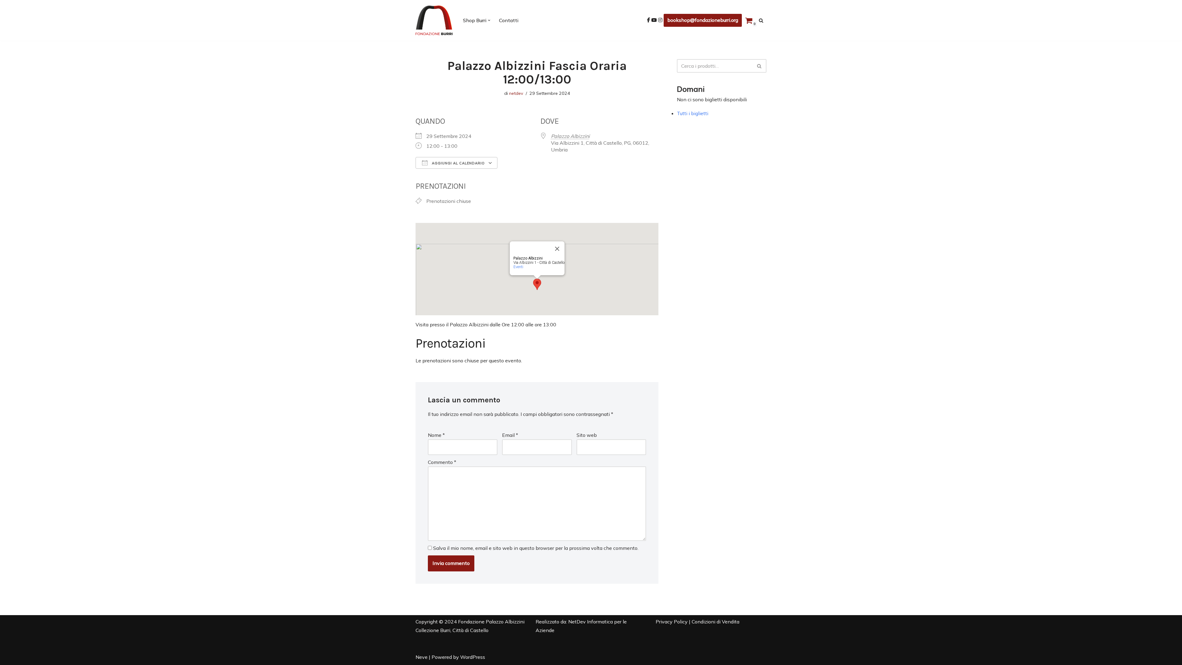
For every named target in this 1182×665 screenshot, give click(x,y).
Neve (422, 657)
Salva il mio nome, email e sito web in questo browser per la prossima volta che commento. (535, 548)
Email (510, 435)
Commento (442, 462)
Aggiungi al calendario (458, 163)
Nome (436, 435)
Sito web (587, 435)
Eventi (518, 267)
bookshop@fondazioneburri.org (702, 20)
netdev (516, 93)
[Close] (557, 248)
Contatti (508, 20)
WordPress (472, 657)
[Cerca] (761, 20)
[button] (489, 20)
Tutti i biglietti (692, 113)
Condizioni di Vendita (715, 622)
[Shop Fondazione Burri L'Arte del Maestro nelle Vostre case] (434, 20)
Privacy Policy (672, 622)
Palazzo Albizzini (570, 136)
